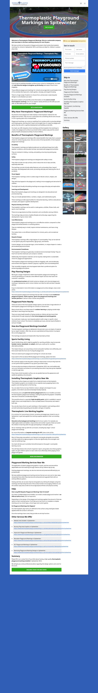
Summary (67, 120)
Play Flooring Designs (70, 89)
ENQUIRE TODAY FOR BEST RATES (36, 570)
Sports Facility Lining (70, 99)
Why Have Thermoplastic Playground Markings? (71, 81)
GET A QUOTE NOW (36, 107)
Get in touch (49, 27)
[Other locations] (81, 3)
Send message (74, 71)
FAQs (65, 115)
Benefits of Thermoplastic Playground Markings (71, 86)
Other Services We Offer (71, 118)
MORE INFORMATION (36, 456)
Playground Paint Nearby (71, 92)
